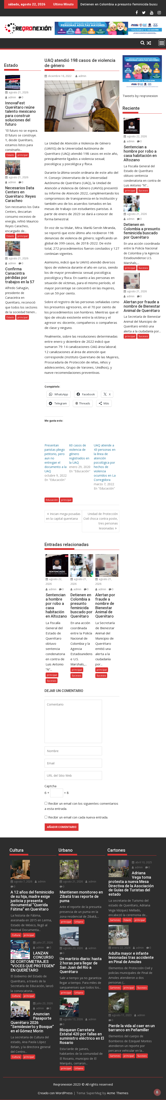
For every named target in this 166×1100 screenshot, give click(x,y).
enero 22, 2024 (120, 948)
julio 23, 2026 (44, 1003)
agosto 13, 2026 (72, 1019)
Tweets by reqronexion (140, 96)
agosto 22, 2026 (136, 136)
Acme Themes (117, 1093)
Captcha (50, 786)
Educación (52, 499)
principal (66, 499)
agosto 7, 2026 (22, 881)
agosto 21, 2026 (18, 92)
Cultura (16, 935)
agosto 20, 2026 (72, 948)
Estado (10, 154)
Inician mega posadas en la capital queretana (63, 516)
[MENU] (161, 43)
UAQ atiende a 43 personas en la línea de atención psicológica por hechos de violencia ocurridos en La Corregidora (105, 462)
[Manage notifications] (157, 1092)
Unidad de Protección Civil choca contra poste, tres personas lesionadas (100, 521)
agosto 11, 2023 (121, 1015)
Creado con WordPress (55, 1093)
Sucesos (51, 680)
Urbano (79, 921)
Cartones (115, 920)
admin (82, 76)
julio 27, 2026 (44, 942)
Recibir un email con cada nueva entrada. (78, 817)
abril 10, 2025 (143, 862)
